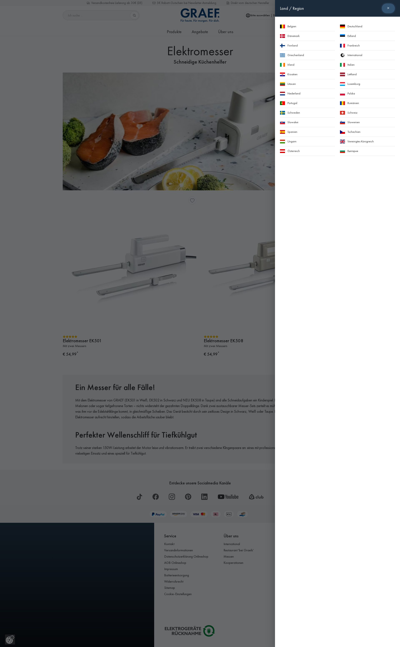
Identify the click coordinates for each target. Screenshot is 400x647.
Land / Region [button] (292, 8)
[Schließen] (388, 8)
